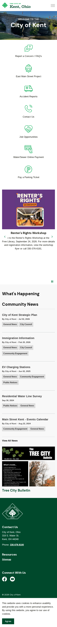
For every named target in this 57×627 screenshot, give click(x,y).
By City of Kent (9, 319)
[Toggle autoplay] (52, 281)
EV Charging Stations (16, 367)
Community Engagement (15, 353)
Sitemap (6, 559)
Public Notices (10, 382)
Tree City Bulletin (16, 490)
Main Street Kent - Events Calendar (25, 419)
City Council (26, 324)
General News (10, 324)
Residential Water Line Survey (22, 396)
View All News (10, 440)
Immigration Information (18, 338)
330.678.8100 (17, 544)
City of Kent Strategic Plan (19, 314)
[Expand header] (53, 5)
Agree (8, 621)
